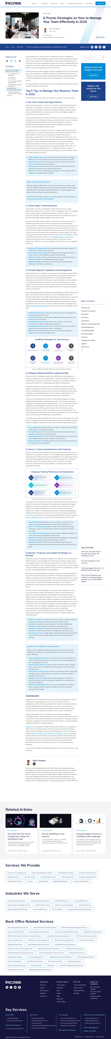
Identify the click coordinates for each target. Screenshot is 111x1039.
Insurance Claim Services (15, 881)
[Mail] (19, 61)
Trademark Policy (79, 990)
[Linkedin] (92, 47)
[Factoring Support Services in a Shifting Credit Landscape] (89, 821)
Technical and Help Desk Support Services (43, 1025)
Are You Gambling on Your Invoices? (53, 835)
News (58, 990)
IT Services (30, 881)
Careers (42, 988)
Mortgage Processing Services (87, 877)
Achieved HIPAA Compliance (95, 997)
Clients (62, 3)
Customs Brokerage (87, 330)
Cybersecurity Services (67, 877)
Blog (13, 47)
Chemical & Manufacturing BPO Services (19, 905)
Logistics (84, 343)
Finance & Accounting (88, 311)
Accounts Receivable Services (69, 1023)
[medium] (34, 763)
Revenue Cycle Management (90, 324)
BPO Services (44, 990)
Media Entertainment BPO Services (17, 909)
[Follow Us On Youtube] (15, 987)
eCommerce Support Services (87, 873)
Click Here (93, 75)
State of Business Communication (63, 237)
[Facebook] (104, 47)
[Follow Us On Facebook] (19, 987)
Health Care (85, 347)
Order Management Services (66, 873)
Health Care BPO (90, 1031)
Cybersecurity (85, 307)
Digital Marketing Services (61, 881)
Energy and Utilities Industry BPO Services (80, 909)
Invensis (28, 727)
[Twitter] (96, 47)
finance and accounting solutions (58, 733)
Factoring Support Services (48, 877)
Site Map (76, 993)
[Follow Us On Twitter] (11, 987)
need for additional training (34, 517)
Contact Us (100, 3)
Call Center (84, 317)
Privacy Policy (77, 988)
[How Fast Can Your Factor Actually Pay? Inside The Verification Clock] (21, 821)
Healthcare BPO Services (62, 901)
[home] (14, 3)
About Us (54, 3)
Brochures (60, 988)
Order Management (87, 327)
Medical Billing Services (91, 1020)
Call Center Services (30, 877)
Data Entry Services (12, 1018)
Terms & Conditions (79, 985)
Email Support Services (38, 1018)
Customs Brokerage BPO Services (40, 901)
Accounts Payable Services (68, 1018)
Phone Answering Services (39, 1028)
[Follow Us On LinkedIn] (7, 987)
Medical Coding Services (92, 1018)
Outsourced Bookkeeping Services (70, 1020)
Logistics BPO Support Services (17, 901)
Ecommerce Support (13, 1025)
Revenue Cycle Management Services (41, 873)
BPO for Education (57, 909)
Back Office (47, 13)
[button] (35, 3)
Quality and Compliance (75, 3)
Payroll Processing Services (68, 1025)
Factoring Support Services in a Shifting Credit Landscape (92, 569)
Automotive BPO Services (40, 909)
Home (7, 47)
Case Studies (61, 985)
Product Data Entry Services (15, 1028)
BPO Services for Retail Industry (64, 905)
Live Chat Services (37, 1023)
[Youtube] (100, 47)
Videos (59, 993)
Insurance (84, 337)
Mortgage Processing (88, 340)
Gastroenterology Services (92, 1023)
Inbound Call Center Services (40, 1020)
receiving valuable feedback (39, 306)
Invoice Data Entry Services (15, 1020)
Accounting (63, 1015)
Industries (43, 993)
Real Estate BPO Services (43, 905)
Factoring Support (87, 334)
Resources (60, 999)
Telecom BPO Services (84, 905)
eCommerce (85, 321)
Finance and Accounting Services (17, 873)
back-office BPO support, (40, 733)
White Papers (61, 1001)
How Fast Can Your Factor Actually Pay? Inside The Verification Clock (91, 554)
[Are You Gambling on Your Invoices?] (55, 821)
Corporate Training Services (81, 881)
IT (81, 350)
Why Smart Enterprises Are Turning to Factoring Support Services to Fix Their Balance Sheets (91, 578)
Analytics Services (43, 881)
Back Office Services (13, 877)
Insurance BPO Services (81, 901)
